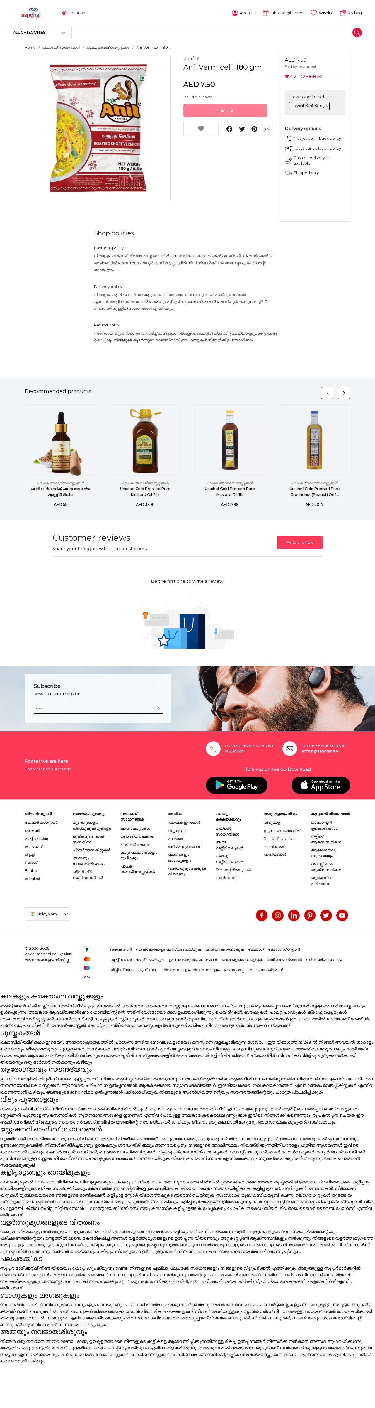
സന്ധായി (308, 66)
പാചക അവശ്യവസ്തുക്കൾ (107, 47)
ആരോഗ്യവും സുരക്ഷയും (324, 853)
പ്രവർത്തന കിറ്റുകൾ (91, 850)
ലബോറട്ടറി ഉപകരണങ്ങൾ (324, 825)
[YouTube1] (342, 915)
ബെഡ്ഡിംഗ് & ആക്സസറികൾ (326, 866)
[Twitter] (326, 915)
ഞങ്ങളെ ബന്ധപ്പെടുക (242, 959)
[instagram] (278, 915)
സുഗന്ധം (177, 830)
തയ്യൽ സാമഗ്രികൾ (227, 831)
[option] (97, 128)
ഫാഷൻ (175, 838)
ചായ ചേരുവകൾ (135, 828)
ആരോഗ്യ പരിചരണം (321, 880)
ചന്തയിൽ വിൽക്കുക (309, 105)
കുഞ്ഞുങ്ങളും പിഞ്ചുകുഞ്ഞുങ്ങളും (92, 825)
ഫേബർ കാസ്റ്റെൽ (41, 822)
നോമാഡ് (33, 846)
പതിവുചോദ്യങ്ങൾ (284, 959)
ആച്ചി (30, 854)
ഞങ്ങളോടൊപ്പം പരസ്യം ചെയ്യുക (168, 949)
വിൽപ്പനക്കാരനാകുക (224, 949)
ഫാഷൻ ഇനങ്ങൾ (184, 822)
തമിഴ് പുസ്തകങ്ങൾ (184, 846)
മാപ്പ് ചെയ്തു (36, 838)
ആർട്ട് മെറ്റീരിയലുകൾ (229, 845)
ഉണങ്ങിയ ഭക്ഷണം (136, 836)
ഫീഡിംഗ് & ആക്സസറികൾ (88, 874)
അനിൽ (191, 58)
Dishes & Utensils (279, 838)
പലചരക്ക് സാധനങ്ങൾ (61, 47)
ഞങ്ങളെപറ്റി (121, 949)
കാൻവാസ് (225, 877)
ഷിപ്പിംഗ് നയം (121, 969)
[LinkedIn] (294, 915)
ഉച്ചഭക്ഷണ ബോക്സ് (281, 830)
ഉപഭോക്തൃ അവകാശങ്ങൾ (192, 959)
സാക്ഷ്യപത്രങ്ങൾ (265, 969)
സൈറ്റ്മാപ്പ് (234, 969)
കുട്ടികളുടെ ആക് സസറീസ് (88, 839)
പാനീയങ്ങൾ (274, 854)
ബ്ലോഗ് (256, 949)
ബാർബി (32, 830)
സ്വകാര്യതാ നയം (324, 959)
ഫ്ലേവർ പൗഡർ (135, 844)
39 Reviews (311, 76)
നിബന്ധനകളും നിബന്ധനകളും (190, 969)
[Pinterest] (310, 915)
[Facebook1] (261, 915)
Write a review (299, 542)
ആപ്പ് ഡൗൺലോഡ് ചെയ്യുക (137, 959)
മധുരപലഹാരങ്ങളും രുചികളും (138, 855)
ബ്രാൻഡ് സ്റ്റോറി (284, 949)
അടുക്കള (271, 822)
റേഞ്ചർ (32, 878)
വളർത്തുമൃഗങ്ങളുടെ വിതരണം (187, 871)
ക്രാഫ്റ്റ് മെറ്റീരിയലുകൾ (229, 858)
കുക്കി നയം (148, 969)
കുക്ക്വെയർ (274, 846)
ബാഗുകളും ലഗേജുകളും (179, 857)
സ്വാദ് (31, 862)
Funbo (31, 870)
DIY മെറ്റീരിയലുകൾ (233, 869)
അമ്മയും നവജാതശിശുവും (88, 860)
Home (30, 47)
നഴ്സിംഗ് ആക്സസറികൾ (326, 839)
